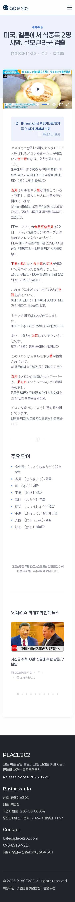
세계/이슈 (37, 27)
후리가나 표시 (51, 134)
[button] (18, 694)
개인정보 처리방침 (28, 888)
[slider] (17, 104)
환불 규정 (49, 888)
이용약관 (8, 888)
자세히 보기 (42, 129)
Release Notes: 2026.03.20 (26, 777)
